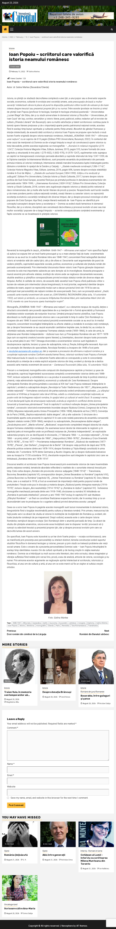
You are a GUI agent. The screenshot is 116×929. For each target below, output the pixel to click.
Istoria (22, 626)
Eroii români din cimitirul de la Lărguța (26, 632)
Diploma (90, 623)
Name (10, 764)
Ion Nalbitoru (104, 869)
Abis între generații (53, 855)
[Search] (112, 29)
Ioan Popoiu (13, 626)
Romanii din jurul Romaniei (92, 692)
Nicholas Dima (67, 860)
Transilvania (93, 626)
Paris (58, 626)
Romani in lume (95, 851)
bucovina (53, 623)
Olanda (51, 626)
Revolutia (65, 626)
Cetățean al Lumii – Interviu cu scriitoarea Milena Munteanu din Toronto (94, 859)
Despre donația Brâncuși (56, 692)
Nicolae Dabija (104, 703)
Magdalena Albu (12, 702)
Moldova (30, 626)
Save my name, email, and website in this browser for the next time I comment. (49, 797)
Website (11, 786)
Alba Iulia (27, 623)
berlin (45, 623)
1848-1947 (16, 623)
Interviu (84, 851)
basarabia (37, 623)
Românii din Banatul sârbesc (94, 632)
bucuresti (63, 623)
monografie (41, 626)
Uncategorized (10, 904)
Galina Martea (34, 72)
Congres (81, 623)
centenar (72, 623)
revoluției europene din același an (25, 351)
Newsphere (67, 925)
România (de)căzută (16, 855)
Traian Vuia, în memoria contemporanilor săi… (17, 693)
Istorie (12, 48)
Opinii (6, 851)
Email (10, 775)
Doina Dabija (28, 913)
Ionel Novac (65, 697)
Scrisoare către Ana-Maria (19, 908)
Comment (12, 727)
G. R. (24, 860)
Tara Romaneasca (78, 626)
